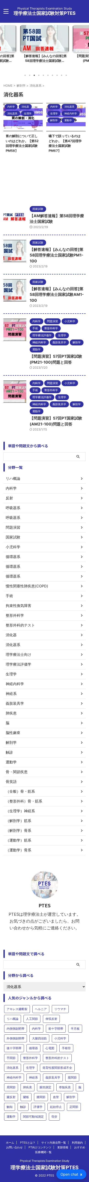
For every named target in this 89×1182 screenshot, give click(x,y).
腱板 (26, 1097)
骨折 (54, 1116)
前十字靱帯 (55, 1028)
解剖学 (70, 1097)
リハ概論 (12, 1019)
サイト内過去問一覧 (53, 1142)
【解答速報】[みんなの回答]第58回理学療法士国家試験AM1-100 (57, 295)
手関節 (11, 1058)
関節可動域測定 (33, 1116)
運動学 (11, 1116)
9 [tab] (61, 75)
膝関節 (41, 1097)
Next (85, 45)
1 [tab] (25, 75)
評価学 (38, 1107)
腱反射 (11, 1097)
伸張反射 (51, 1019)
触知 (10, 1107)
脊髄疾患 (65, 1087)
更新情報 (62, 1147)
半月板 (75, 1028)
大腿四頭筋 (39, 1038)
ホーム (10, 1142)
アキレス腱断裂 (17, 1009)
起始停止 (56, 1107)
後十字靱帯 (14, 1048)
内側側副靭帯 (15, 1028)
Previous (4, 45)
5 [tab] (43, 75)
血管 (56, 1097)
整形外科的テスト (57, 1058)
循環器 (33, 1048)
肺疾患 (27, 1087)
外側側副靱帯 (15, 1038)
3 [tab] (34, 75)
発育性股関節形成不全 (57, 1067)
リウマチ (60, 1009)
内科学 (36, 1028)
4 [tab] (39, 75)
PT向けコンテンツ (40, 1147)
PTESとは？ (27, 1142)
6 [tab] (48, 75)
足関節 (73, 1107)
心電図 (49, 1048)
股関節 (72, 1077)
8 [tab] (57, 75)
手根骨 (66, 1048)
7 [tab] (52, 75)
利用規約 (77, 1142)
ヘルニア (41, 1009)
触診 (23, 1107)
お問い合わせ (14, 1147)
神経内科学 (14, 1077)
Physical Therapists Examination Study (44, 1160)
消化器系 (12, 1067)
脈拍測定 (45, 1087)
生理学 (30, 1067)
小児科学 (60, 1038)
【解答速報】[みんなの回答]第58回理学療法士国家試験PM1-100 (56, 255)
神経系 (33, 1077)
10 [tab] (66, 75)
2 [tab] (29, 75)
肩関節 (11, 1087)
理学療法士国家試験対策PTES (45, 13)
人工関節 (32, 1019)
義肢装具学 (52, 1077)
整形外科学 (30, 1058)
